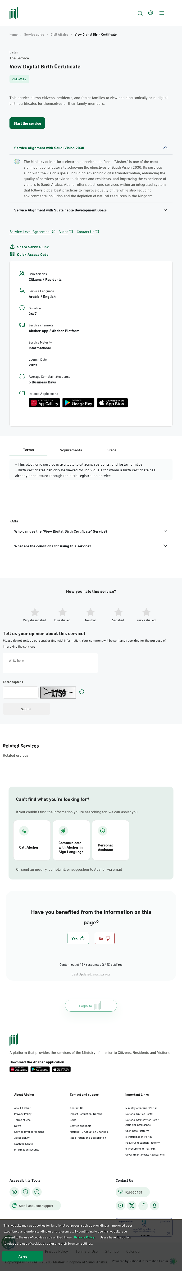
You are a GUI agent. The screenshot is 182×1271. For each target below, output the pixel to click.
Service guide (34, 34)
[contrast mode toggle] (14, 1192)
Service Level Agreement (30, 231)
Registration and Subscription (88, 1137)
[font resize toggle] (25, 1192)
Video (63, 231)
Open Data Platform (137, 1130)
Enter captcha (13, 682)
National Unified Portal (139, 1113)
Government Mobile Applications (145, 1154)
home (13, 34)
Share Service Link (33, 246)
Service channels (80, 1125)
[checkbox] (78, 938)
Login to (85, 1005)
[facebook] (143, 1206)
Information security (26, 1149)
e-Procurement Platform (140, 1148)
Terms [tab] (28, 449)
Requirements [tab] (70, 449)
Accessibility (22, 1137)
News (17, 1125)
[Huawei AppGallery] (44, 402)
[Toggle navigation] (161, 13)
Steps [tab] (112, 449)
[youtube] (120, 1206)
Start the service (27, 122)
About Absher (22, 1107)
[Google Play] (78, 402)
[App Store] (112, 402)
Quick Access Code (32, 254)
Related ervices (15, 754)
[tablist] (70, 449)
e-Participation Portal (138, 1136)
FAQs (73, 1119)
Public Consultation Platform (142, 1142)
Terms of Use (22, 1119)
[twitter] (132, 1206)
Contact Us (85, 231)
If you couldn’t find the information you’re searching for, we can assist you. (77, 811)
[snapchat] (154, 1206)
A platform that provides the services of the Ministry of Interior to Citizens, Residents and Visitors (89, 1052)
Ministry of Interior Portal (141, 1107)
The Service (19, 58)
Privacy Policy (23, 1113)
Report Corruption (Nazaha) (86, 1113)
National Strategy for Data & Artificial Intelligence (142, 1122)
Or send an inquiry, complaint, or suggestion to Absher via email (69, 869)
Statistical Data (23, 1143)
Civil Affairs (59, 34)
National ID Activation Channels (89, 1131)
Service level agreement (29, 1131)
